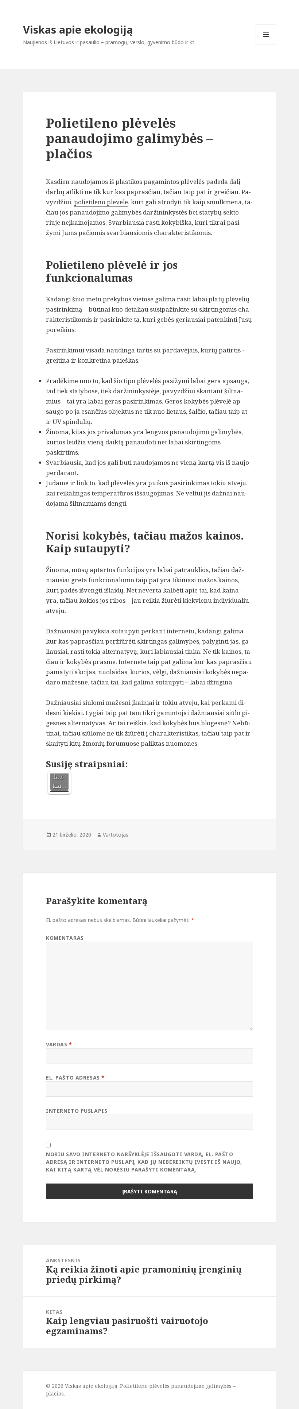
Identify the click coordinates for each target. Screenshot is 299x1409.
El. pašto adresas (75, 1077)
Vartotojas (115, 834)
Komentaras (65, 937)
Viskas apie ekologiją (78, 29)
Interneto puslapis (76, 1110)
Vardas (59, 1044)
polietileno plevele (101, 202)
